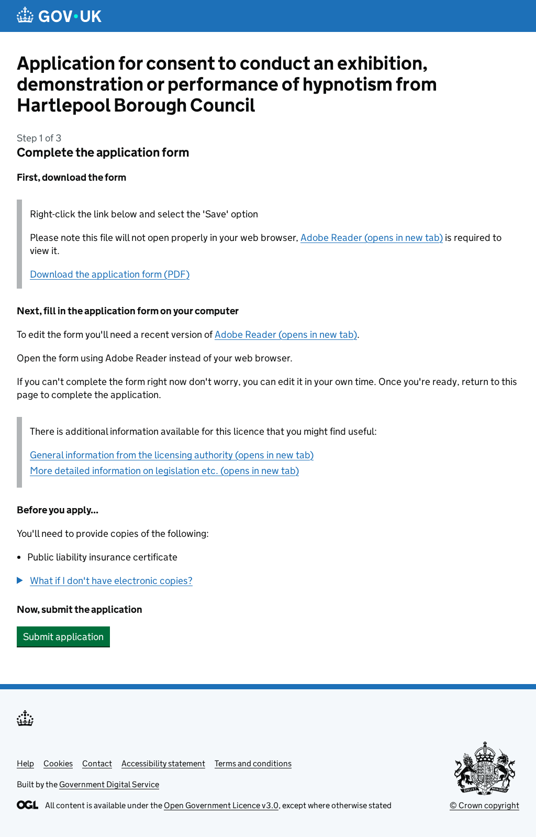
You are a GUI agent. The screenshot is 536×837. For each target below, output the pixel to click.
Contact (97, 763)
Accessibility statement (163, 763)
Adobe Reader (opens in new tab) (371, 238)
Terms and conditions (253, 763)
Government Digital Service (109, 784)
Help (25, 763)
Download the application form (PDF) (109, 274)
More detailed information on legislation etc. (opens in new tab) (164, 471)
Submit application (63, 637)
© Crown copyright (484, 805)
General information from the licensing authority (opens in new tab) (172, 455)
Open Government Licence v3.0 (221, 805)
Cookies (58, 763)
